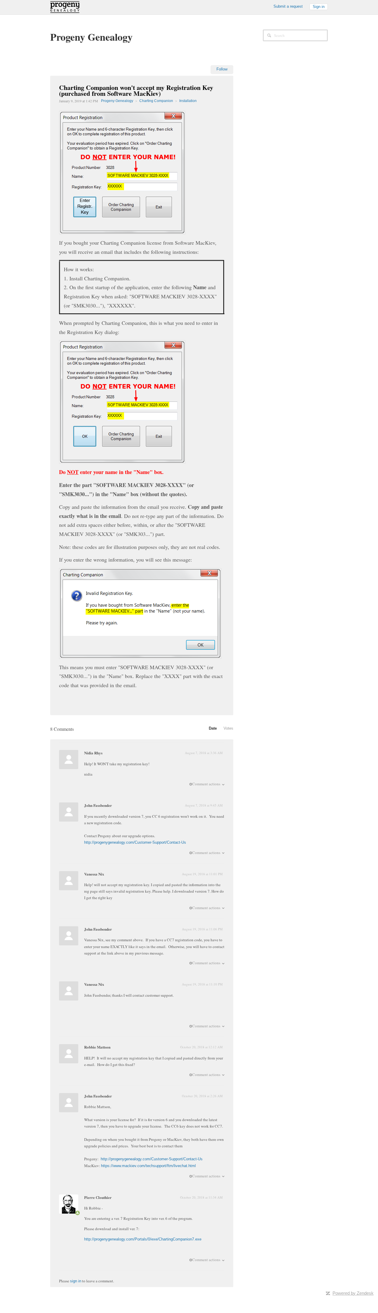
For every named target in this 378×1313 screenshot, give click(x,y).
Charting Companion (156, 101)
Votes (228, 728)
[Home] (64, 6)
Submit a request (288, 6)
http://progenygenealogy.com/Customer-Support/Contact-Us (135, 842)
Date (213, 728)
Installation (188, 101)
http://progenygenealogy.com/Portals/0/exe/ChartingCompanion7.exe (142, 1239)
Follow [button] (221, 69)
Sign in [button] (319, 6)
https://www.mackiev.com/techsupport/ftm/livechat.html (148, 1166)
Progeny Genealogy (117, 101)
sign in (75, 1281)
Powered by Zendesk (353, 1293)
